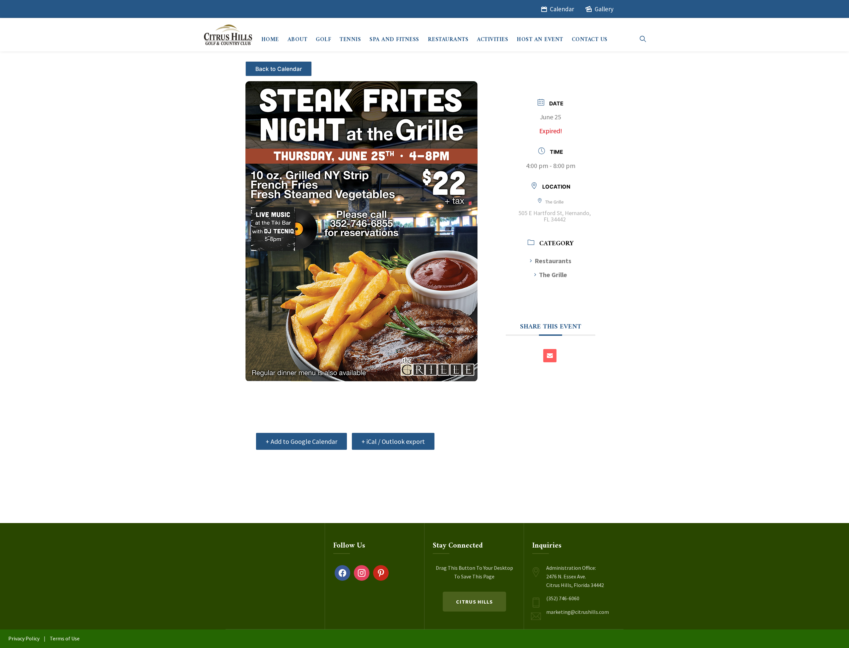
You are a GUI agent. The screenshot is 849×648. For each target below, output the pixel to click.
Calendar (562, 9)
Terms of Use (65, 638)
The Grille (553, 274)
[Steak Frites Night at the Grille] (361, 231)
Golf (323, 40)
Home (270, 40)
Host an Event (540, 40)
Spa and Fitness (394, 40)
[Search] (642, 39)
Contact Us (590, 40)
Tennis (350, 40)
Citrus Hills (474, 601)
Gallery (604, 9)
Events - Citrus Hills (279, 66)
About (297, 40)
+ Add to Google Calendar (301, 441)
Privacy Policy (23, 638)
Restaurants (448, 40)
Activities (492, 40)
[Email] (549, 355)
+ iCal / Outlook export (393, 441)
